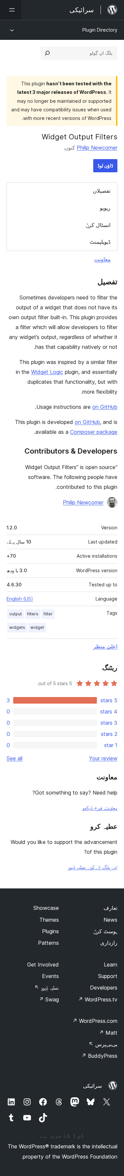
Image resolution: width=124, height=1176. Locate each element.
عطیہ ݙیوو (46, 987)
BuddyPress (99, 1055)
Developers (103, 987)
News (110, 919)
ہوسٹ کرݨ (105, 931)
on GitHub (104, 407)
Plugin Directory (99, 30)
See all (14, 758)
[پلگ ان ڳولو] (47, 53)
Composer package (93, 432)
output (15, 613)
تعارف (110, 908)
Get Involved (43, 964)
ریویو (105, 208)
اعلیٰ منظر (105, 646)
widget (37, 627)
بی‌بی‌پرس (103, 1044)
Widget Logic (47, 372)
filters (32, 613)
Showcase (46, 908)
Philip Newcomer (97, 147)
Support (107, 976)
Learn (110, 964)
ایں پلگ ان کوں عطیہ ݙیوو (92, 867)
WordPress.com (94, 1021)
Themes (49, 919)
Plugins (50, 931)
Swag (49, 999)
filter (48, 613)
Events (50, 976)
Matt (108, 1032)
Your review (103, 758)
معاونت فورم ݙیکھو (99, 807)
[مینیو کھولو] (10, 10)
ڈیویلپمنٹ (100, 241)
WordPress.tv (97, 999)
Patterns (48, 942)
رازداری (108, 942)
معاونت (102, 259)
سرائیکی (92, 1085)
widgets (17, 627)
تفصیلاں (101, 190)
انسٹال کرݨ (98, 225)
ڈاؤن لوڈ (105, 165)
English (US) (20, 599)
